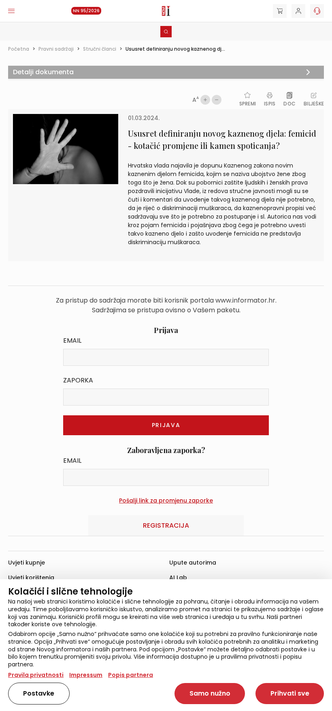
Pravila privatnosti (36, 675)
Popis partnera (130, 675)
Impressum (85, 675)
